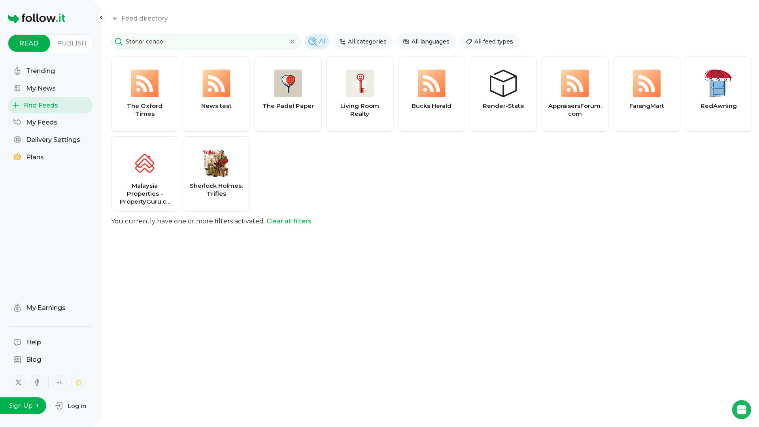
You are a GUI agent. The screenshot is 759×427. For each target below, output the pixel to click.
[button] (70, 405)
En (60, 382)
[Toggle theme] (78, 382)
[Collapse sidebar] (101, 17)
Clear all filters (289, 221)
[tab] (29, 43)
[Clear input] (292, 41)
